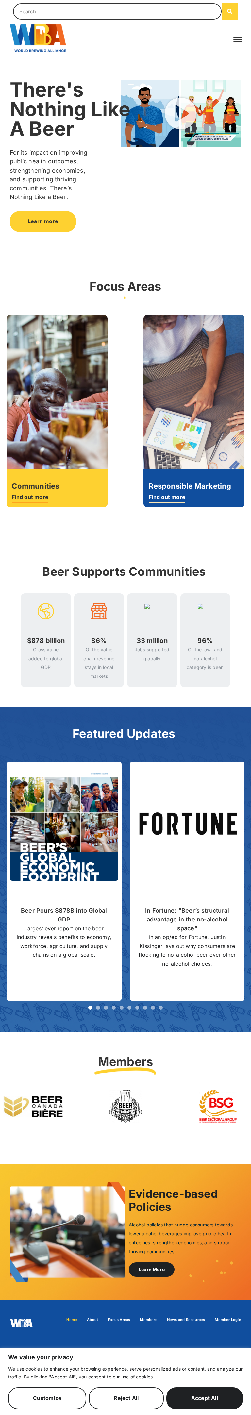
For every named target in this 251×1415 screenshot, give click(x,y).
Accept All (204, 1398)
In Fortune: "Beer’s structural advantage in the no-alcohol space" (187, 919)
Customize (47, 1398)
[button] (237, 39)
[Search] (230, 11)
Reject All (126, 1398)
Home (71, 1319)
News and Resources (186, 1319)
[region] (125, 1381)
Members (148, 1319)
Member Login (228, 1319)
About (92, 1319)
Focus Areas (119, 1319)
